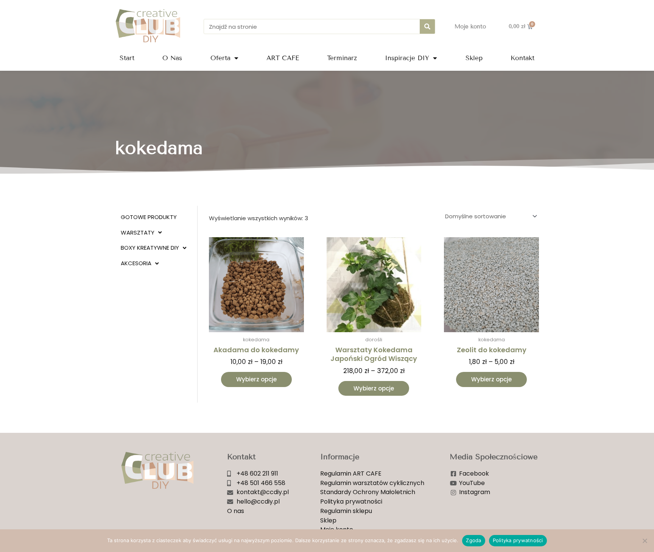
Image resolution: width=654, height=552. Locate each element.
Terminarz (342, 58)
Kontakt (522, 58)
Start (127, 58)
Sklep (474, 58)
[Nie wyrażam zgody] (644, 540)
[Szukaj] (427, 26)
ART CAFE (282, 58)
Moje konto (470, 26)
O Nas (172, 58)
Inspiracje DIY (407, 58)
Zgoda (473, 540)
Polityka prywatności (518, 540)
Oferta (220, 58)
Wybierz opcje (256, 379)
